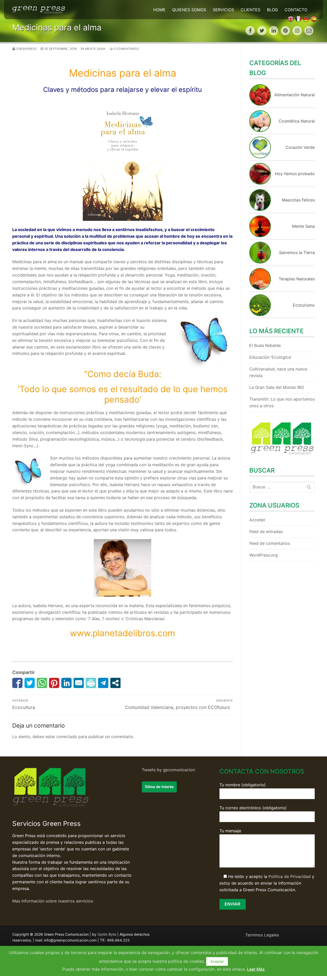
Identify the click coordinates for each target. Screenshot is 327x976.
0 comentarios (126, 49)
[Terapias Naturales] (260, 288)
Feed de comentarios (269, 543)
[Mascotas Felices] (260, 209)
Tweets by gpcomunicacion (168, 769)
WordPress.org (263, 555)
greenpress (26, 49)
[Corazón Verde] (260, 156)
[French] (298, 19)
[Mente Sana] (260, 235)
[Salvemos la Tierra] (260, 261)
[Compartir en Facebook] (17, 683)
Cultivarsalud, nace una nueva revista (278, 372)
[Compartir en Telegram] (103, 683)
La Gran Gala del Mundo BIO (276, 387)
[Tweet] (30, 683)
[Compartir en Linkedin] (66, 683)
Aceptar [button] (217, 961)
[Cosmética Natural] (260, 130)
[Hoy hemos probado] (260, 183)
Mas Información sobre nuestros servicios (52, 900)
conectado (66, 736)
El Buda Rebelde (265, 345)
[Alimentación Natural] (260, 104)
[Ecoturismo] (260, 314)
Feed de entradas (266, 531)
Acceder (257, 519)
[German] (306, 19)
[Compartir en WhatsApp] (42, 683)
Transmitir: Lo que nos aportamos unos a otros (282, 402)
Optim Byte (106, 934)
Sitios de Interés (159, 786)
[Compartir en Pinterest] (54, 683)
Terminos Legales (262, 934)
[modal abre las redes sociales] (115, 683)
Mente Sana (95, 49)
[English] (291, 19)
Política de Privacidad (289, 876)
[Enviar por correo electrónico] (79, 683)
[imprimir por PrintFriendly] (91, 683)
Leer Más (256, 969)
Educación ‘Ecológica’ (270, 357)
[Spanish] (314, 19)
